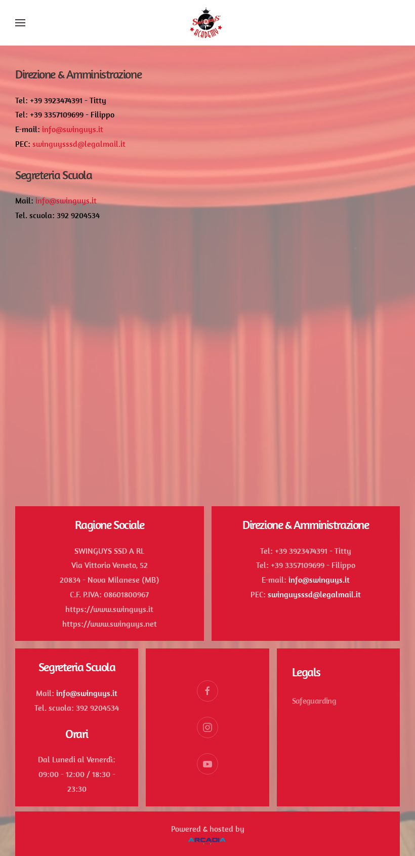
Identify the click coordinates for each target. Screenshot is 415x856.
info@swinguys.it (72, 129)
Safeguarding (314, 701)
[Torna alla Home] (207, 23)
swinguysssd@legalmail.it (79, 144)
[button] (20, 23)
